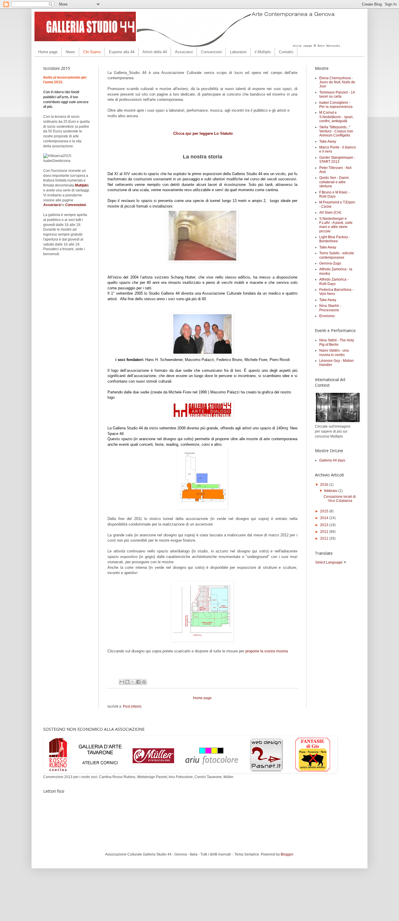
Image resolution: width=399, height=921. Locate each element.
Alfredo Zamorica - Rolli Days (333, 281)
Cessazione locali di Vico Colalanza (340, 499)
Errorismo (327, 316)
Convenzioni (211, 52)
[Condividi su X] (133, 682)
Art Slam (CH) (330, 212)
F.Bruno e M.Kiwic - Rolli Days (334, 194)
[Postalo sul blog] (127, 682)
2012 (324, 532)
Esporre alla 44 (121, 52)
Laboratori (238, 52)
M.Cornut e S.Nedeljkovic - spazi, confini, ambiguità (336, 116)
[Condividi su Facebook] (138, 682)
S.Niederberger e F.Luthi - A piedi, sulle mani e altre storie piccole (336, 225)
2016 (324, 485)
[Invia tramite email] (122, 682)
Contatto (286, 52)
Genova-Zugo (330, 263)
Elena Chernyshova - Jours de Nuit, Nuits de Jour (337, 82)
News (70, 52)
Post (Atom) (132, 706)
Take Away (327, 141)
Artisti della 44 (155, 52)
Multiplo (81, 185)
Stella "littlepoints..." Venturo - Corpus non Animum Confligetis (336, 131)
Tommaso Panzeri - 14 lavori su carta (337, 94)
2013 (324, 525)
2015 (324, 511)
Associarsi (184, 52)
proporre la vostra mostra (266, 651)
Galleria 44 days (332, 460)
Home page (48, 52)
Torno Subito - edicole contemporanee (336, 255)
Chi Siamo (92, 52)
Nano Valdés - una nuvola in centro (334, 352)
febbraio (331, 491)
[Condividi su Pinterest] (144, 682)
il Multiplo (263, 52)
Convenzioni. (75, 205)
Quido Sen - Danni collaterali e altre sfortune (334, 182)
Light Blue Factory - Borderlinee (334, 239)
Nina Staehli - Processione (330, 308)
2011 (324, 538)
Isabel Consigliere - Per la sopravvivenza (336, 105)
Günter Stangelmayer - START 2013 (337, 159)
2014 (324, 518)
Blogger (287, 854)
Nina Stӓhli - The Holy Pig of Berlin (336, 342)
